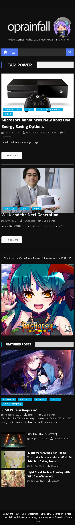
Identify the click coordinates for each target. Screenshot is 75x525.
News (29, 109)
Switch (55, 399)
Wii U (36, 208)
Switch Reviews (12, 404)
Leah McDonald (61, 438)
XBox (8, 114)
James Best (29, 221)
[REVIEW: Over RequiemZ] (37, 372)
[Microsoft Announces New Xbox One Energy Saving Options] (37, 96)
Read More (12, 155)
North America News (49, 109)
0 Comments (48, 414)
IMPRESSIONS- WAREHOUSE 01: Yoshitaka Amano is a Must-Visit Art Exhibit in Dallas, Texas (49, 457)
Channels (10, 208)
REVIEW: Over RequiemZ (19, 410)
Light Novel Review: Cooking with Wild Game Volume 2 (48, 474)
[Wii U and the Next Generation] (37, 190)
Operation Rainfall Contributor (41, 132)
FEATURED (25, 399)
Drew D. (55, 481)
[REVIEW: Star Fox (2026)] (13, 440)
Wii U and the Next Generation (29, 214)
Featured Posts (18, 344)
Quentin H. (56, 466)
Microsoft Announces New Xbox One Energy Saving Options (35, 123)
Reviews (40, 399)
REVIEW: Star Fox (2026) (42, 434)
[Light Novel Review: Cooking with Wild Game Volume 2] (13, 478)
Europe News (12, 109)
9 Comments (48, 221)
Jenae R (31, 414)
